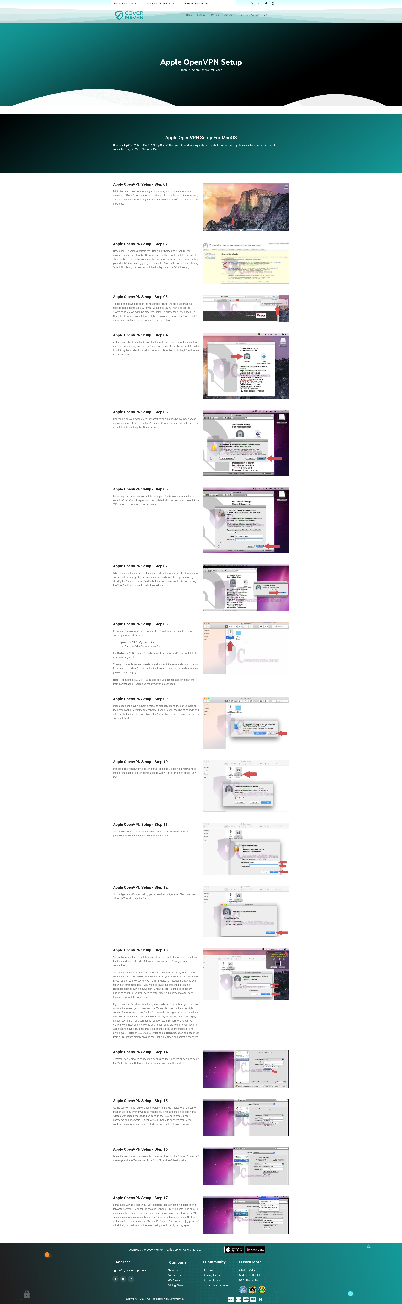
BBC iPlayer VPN (248, 1280)
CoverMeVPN (176, 1298)
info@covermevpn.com (132, 1270)
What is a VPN (247, 1270)
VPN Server (174, 1280)
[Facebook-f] (115, 1279)
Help (239, 15)
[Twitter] (252, 3)
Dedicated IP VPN (249, 1275)
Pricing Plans (175, 1285)
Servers (228, 15)
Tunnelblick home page (164, 250)
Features (201, 15)
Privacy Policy (211, 1275)
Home (189, 15)
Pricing (215, 15)
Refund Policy (211, 1280)
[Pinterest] (272, 3)
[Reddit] (265, 3)
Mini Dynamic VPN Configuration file (139, 646)
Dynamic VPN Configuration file (136, 642)
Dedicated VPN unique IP (131, 653)
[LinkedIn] (259, 3)
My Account (253, 15)
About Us (173, 1270)
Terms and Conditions (216, 1285)
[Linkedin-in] (131, 1279)
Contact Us (174, 1275)
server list (124, 683)
